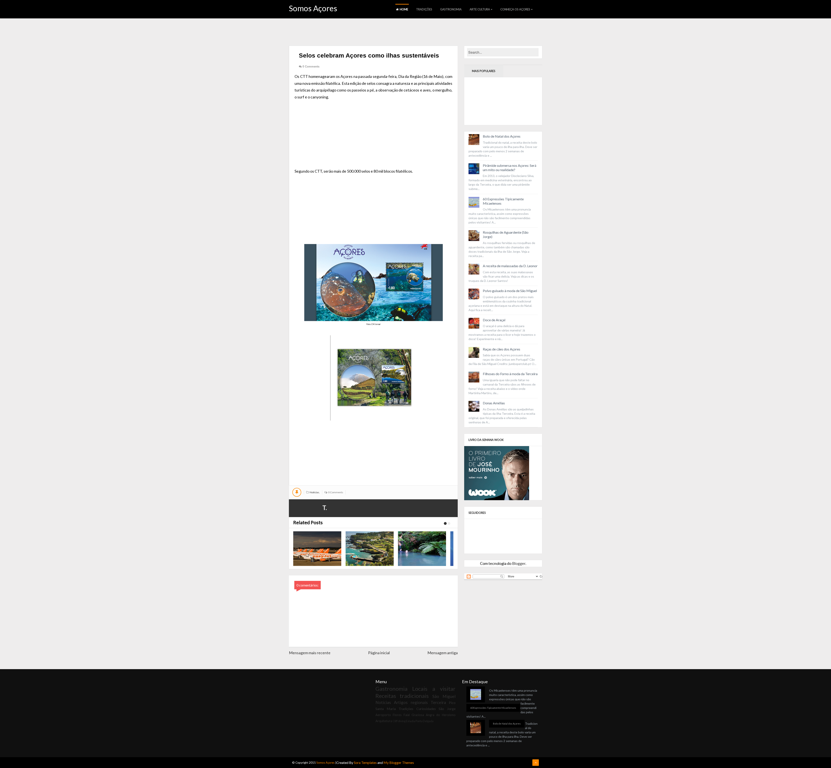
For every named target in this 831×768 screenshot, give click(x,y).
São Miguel (444, 696)
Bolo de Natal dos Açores (501, 136)
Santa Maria (385, 709)
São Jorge (447, 709)
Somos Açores (313, 8)
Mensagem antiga (442, 652)
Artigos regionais (411, 702)
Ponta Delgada (424, 721)
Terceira (438, 702)
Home (404, 9)
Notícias (314, 492)
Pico (452, 703)
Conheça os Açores (515, 9)
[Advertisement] (373, 130)
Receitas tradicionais (402, 695)
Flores (397, 715)
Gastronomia (451, 9)
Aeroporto (383, 715)
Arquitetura (383, 721)
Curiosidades (426, 709)
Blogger (518, 563)
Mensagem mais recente (309, 652)
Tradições (424, 9)
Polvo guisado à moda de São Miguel (510, 291)
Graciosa (418, 715)
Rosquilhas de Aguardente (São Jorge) (505, 234)
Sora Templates (365, 762)
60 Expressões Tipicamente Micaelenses (503, 201)
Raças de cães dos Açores (501, 349)
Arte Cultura (480, 9)
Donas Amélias (494, 403)
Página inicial (379, 652)
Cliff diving (399, 721)
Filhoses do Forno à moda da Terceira (510, 374)
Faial (407, 715)
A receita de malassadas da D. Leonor (510, 266)
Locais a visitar (434, 688)
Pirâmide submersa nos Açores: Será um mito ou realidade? (509, 167)
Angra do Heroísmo (441, 715)
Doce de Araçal (494, 320)
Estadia (410, 721)
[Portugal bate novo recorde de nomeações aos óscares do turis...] (422, 548)
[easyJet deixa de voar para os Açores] (317, 548)
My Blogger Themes (398, 762)
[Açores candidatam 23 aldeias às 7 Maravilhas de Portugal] (370, 548)
